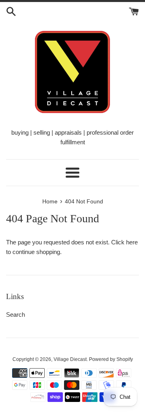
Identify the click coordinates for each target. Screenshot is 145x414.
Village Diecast (70, 359)
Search (15, 314)
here (132, 242)
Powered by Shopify (111, 359)
